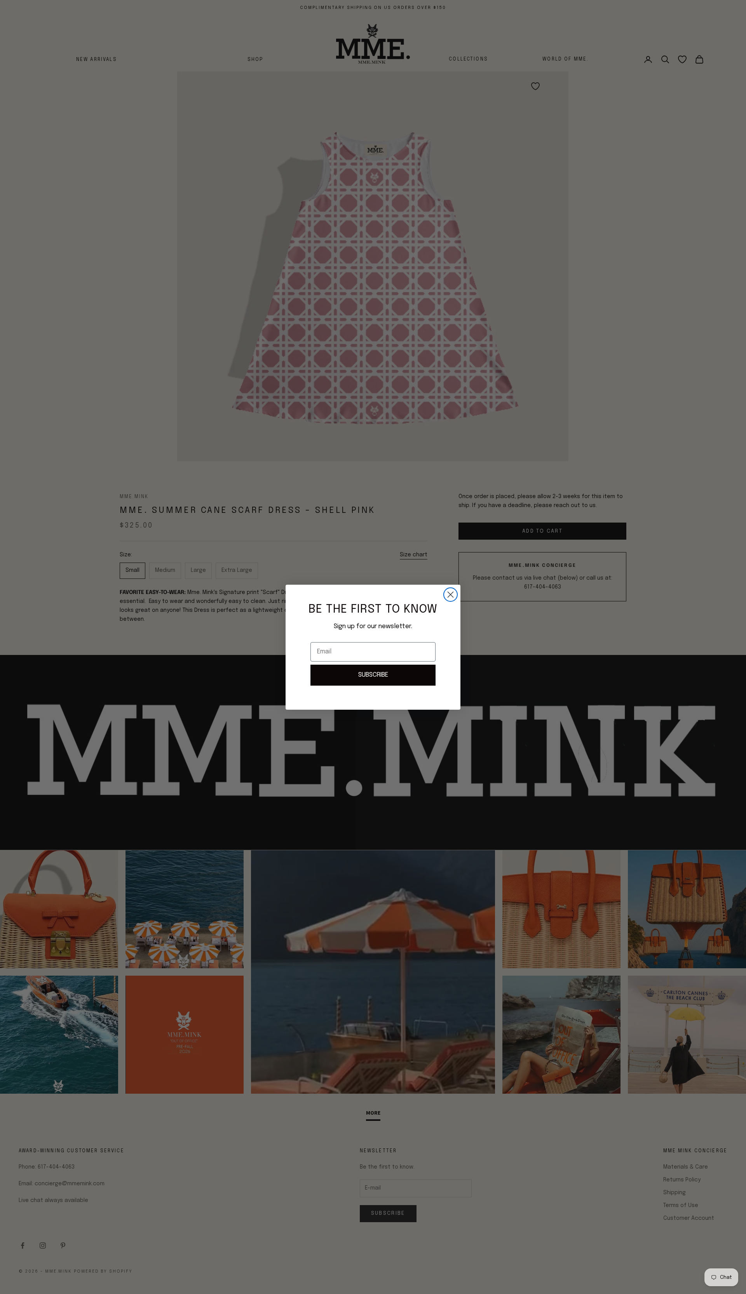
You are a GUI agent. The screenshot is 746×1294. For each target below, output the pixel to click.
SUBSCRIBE (373, 675)
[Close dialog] (450, 594)
